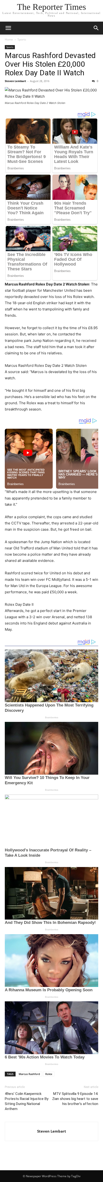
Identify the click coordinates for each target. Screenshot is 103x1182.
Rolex (48, 1074)
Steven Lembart (15, 81)
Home (9, 39)
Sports (21, 39)
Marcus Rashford (29, 1074)
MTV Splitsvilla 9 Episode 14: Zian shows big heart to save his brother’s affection (75, 1099)
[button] (8, 28)
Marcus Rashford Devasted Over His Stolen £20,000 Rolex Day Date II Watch (50, 64)
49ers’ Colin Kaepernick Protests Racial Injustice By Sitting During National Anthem (26, 1101)
